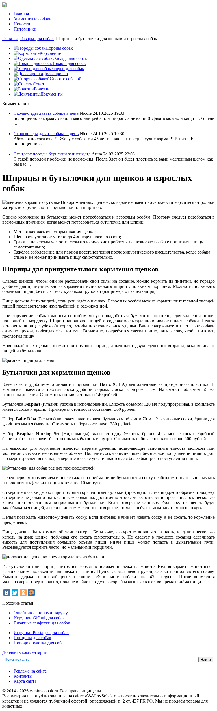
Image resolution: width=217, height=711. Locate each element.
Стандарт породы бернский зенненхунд (52, 154)
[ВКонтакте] (6, 592)
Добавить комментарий (24, 652)
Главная (10, 38)
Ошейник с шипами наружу (41, 612)
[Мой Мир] (31, 592)
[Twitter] (15, 592)
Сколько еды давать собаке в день (46, 113)
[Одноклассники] (23, 592)
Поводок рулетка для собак (40, 642)
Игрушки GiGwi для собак (39, 617)
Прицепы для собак (32, 637)
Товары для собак (37, 38)
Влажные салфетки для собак (42, 623)
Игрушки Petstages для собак (41, 632)
